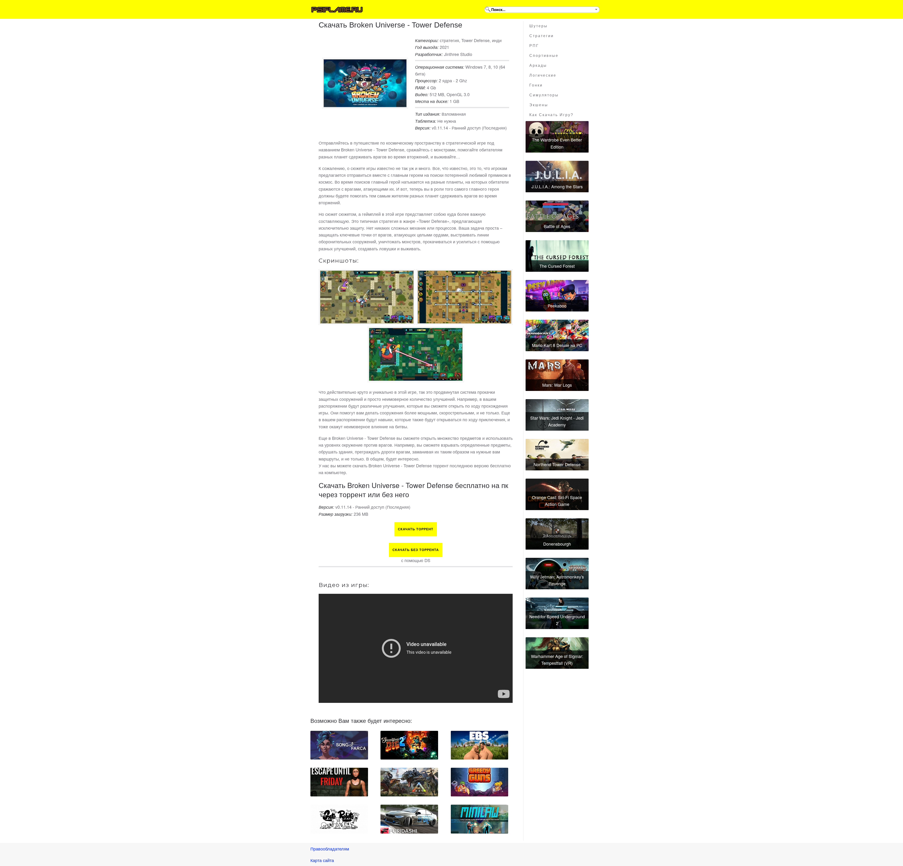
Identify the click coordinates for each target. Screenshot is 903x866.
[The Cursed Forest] (557, 256)
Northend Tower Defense (557, 464)
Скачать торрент (415, 529)
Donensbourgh (557, 544)
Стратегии (541, 36)
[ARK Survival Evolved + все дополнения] (409, 782)
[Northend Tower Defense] (557, 454)
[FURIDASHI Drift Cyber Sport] (409, 819)
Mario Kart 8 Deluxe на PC (557, 345)
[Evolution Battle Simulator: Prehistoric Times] (479, 745)
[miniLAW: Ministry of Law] (479, 819)
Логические (542, 75)
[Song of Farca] (339, 745)
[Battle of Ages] (557, 216)
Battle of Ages (557, 226)
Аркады (538, 65)
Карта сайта (322, 860)
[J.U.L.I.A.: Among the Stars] (557, 176)
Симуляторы (544, 95)
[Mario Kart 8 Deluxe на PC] (557, 335)
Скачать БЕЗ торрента (415, 550)
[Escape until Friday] (339, 782)
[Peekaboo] (557, 295)
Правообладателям (329, 849)
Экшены (538, 105)
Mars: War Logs (557, 385)
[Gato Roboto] (339, 819)
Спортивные (543, 56)
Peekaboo (557, 306)
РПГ (534, 46)
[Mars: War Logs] (557, 375)
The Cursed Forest (557, 266)
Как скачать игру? (551, 115)
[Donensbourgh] (557, 534)
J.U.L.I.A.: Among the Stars (557, 186)
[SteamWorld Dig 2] (409, 745)
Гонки (536, 85)
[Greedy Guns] (479, 782)
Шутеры (538, 26)
